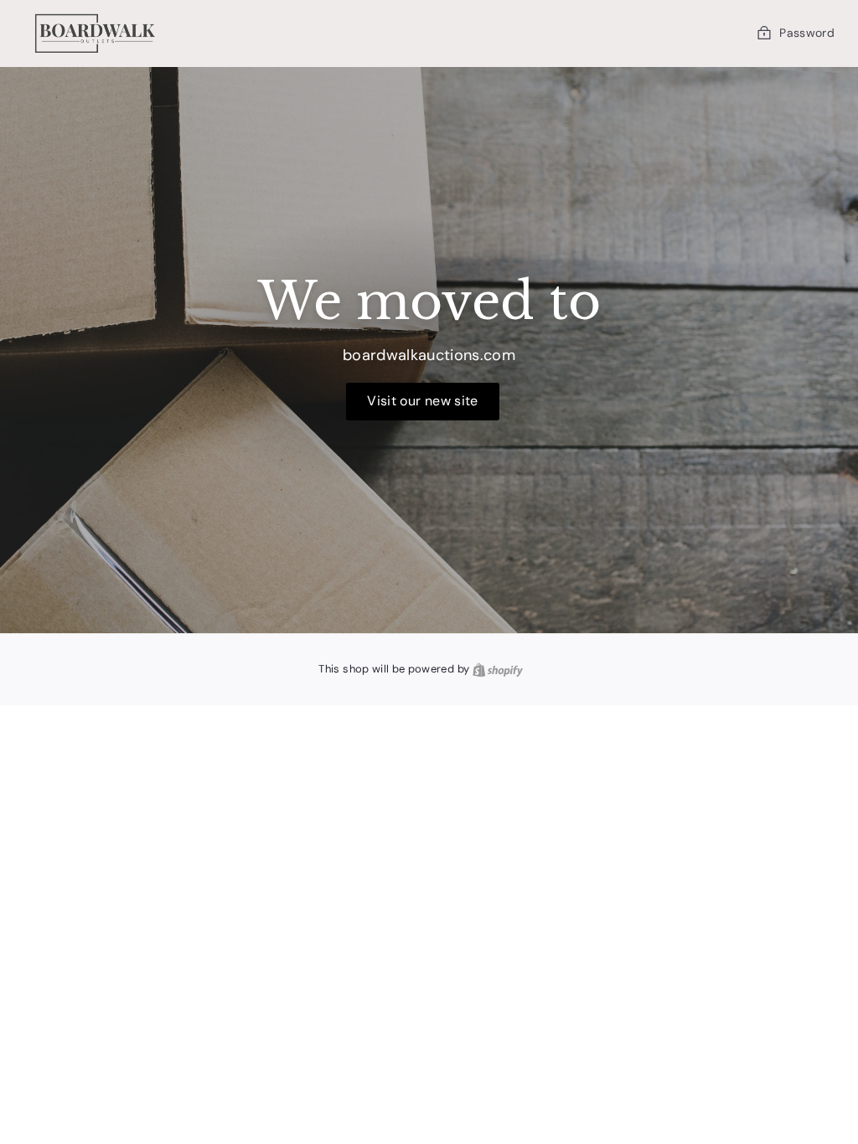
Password (807, 32)
